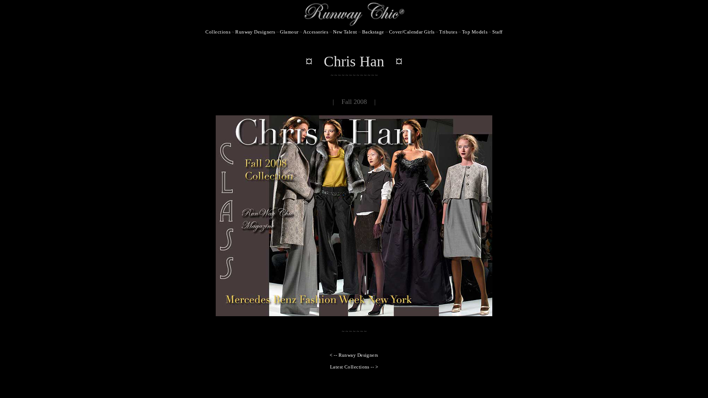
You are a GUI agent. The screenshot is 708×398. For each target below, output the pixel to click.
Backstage (373, 32)
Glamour (289, 32)
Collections (217, 32)
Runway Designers (255, 32)
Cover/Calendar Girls (412, 32)
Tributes (448, 32)
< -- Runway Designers (354, 355)
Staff (497, 32)
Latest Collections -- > (354, 367)
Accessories (315, 32)
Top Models (474, 32)
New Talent (345, 32)
